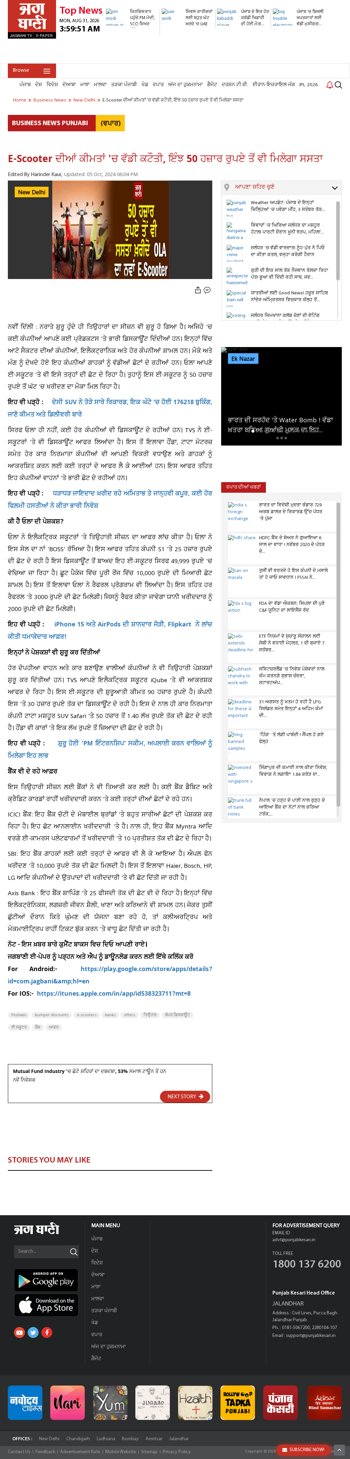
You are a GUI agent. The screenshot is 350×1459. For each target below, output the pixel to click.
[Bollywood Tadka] (237, 1402)
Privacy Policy (177, 1452)
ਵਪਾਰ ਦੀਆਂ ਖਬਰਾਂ (243, 487)
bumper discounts (51, 1015)
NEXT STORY (182, 1097)
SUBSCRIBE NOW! (307, 1450)
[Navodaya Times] (25, 1402)
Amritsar (154, 1439)
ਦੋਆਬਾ (69, 84)
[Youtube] (19, 1332)
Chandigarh (78, 1439)
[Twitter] (33, 1332)
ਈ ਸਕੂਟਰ (19, 1027)
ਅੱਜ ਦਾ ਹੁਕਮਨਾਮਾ (185, 84)
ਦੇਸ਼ (38, 84)
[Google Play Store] (49, 1280)
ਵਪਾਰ (158, 84)
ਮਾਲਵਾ (100, 84)
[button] (288, 188)
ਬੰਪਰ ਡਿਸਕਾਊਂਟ (177, 1015)
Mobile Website (120, 1452)
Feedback (45, 1452)
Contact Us (19, 1452)
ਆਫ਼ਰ (53, 1027)
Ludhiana (106, 1439)
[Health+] (195, 1402)
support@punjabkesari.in (311, 1335)
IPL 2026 (308, 84)
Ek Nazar (243, 359)
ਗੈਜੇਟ (212, 84)
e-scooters (86, 1015)
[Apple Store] (49, 1305)
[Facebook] (46, 1332)
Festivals (18, 1015)
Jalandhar (179, 1439)
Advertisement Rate (80, 1452)
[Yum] (110, 1402)
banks (110, 1015)
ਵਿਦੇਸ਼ (52, 84)
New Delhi (49, 1439)
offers (129, 1015)
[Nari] (67, 1402)
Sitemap (149, 1452)
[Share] (198, 290)
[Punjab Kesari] (280, 1402)
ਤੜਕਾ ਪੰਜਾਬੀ (124, 84)
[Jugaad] (152, 1402)
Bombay (130, 1439)
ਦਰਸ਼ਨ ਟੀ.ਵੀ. (235, 84)
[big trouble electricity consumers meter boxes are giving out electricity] (299, 59)
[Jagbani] (46, 1233)
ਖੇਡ (145, 84)
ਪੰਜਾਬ (25, 84)
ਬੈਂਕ (37, 1027)
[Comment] (207, 290)
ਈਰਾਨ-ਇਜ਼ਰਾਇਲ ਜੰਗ (274, 84)
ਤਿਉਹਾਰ (150, 1015)
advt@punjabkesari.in (293, 1240)
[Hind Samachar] (324, 1402)
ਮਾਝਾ (85, 84)
